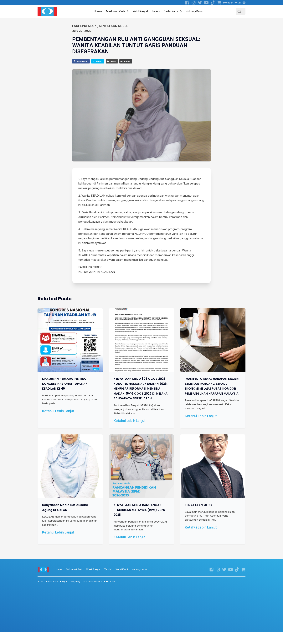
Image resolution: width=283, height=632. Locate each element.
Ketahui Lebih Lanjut (58, 411)
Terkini (156, 11)
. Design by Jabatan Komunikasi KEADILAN (77, 581)
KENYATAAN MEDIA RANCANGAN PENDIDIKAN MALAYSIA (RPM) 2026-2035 (140, 510)
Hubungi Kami (194, 11)
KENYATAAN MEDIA (199, 505)
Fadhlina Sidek (84, 26)
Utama (98, 11)
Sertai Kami (171, 11)
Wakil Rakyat (140, 11)
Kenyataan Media (113, 26)
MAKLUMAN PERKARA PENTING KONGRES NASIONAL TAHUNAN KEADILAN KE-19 (65, 384)
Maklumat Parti (115, 11)
